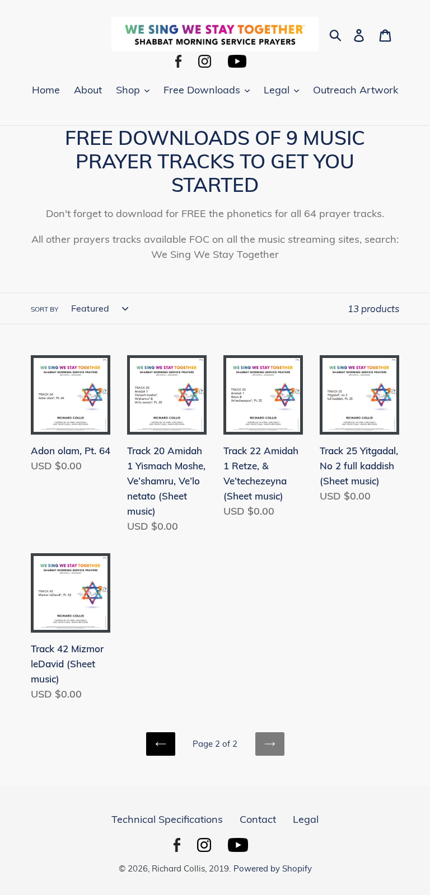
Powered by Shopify (272, 868)
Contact (258, 819)
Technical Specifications (167, 819)
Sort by (44, 309)
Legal (306, 819)
